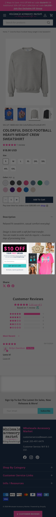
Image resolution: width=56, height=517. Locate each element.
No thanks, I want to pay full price (14, 270)
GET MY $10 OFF (14, 266)
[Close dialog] (53, 244)
